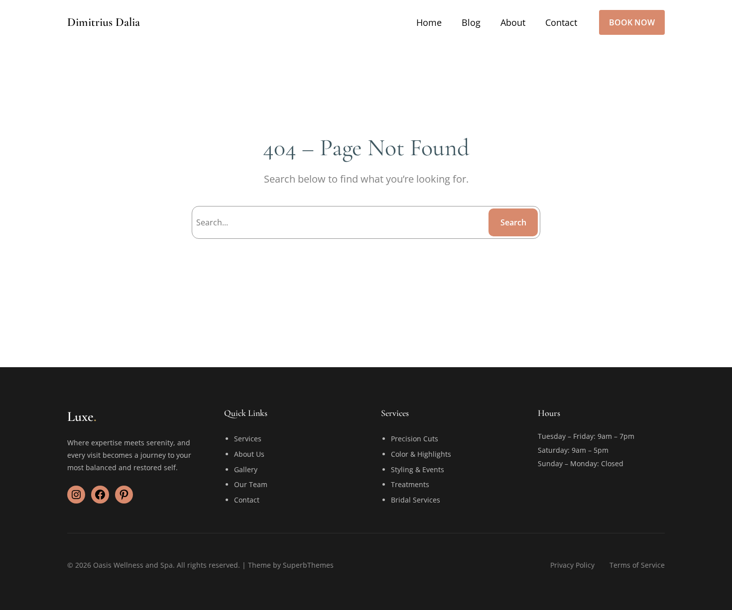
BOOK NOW (632, 22)
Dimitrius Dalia (103, 22)
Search (513, 222)
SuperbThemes (308, 565)
